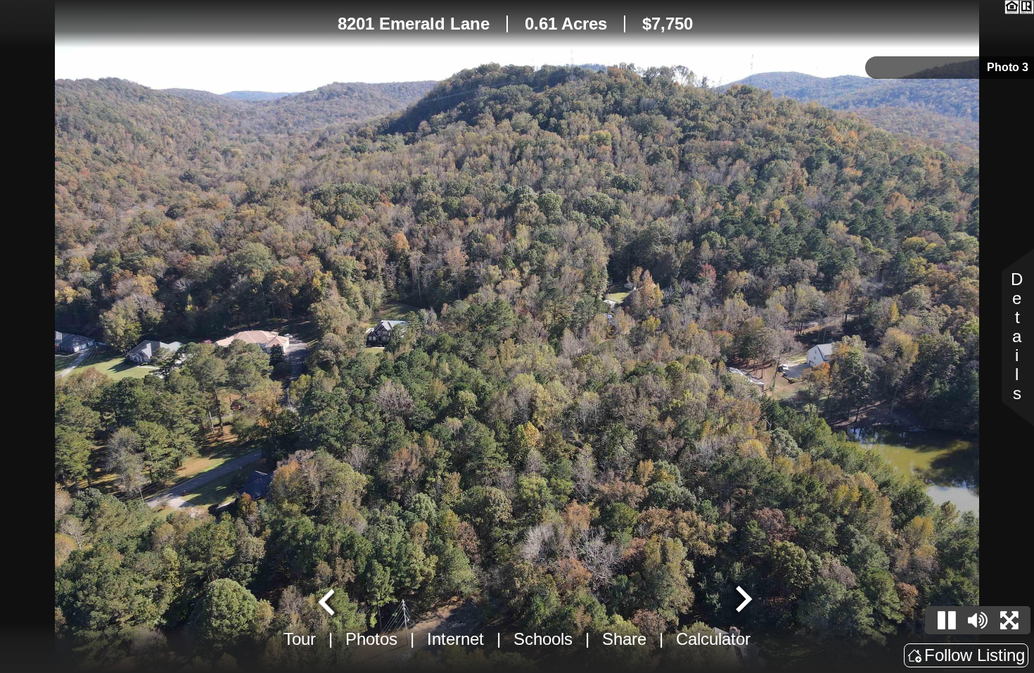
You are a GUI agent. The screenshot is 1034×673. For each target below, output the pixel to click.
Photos (371, 638)
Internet (455, 638)
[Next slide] (742, 600)
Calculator (713, 638)
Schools (543, 638)
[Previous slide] (328, 600)
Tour (299, 638)
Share (624, 638)
